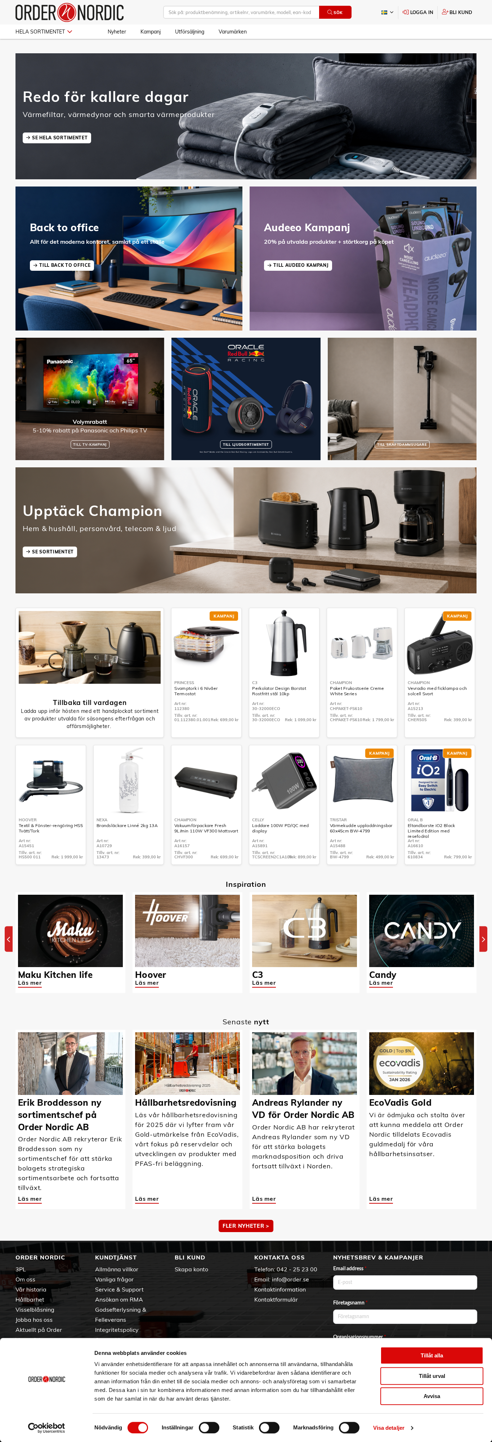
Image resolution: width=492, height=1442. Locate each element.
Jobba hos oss (34, 1319)
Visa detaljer (388, 1428)
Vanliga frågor (114, 1279)
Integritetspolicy (117, 1329)
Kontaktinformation (280, 1289)
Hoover (28, 819)
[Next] (483, 939)
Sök (338, 12)
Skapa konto (191, 1269)
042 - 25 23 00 (297, 1269)
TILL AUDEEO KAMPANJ (300, 265)
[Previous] (9, 939)
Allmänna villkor (116, 1269)
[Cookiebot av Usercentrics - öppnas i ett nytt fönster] (46, 1428)
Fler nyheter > (246, 1226)
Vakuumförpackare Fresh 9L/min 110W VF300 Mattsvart (206, 828)
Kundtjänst (116, 1257)
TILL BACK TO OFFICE (64, 265)
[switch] (209, 1427)
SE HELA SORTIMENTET (60, 137)
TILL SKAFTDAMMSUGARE (402, 444)
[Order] (69, 12)
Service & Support (119, 1289)
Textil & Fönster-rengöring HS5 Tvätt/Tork (51, 828)
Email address (350, 1268)
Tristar (338, 819)
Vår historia (30, 1289)
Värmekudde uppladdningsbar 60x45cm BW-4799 (361, 828)
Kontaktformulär (276, 1299)
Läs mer (30, 982)
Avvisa (432, 1396)
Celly (258, 819)
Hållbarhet (29, 1299)
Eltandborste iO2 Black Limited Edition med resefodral (431, 831)
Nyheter (117, 31)
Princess (184, 682)
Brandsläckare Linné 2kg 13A (127, 825)
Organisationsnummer (359, 1337)
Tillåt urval (432, 1376)
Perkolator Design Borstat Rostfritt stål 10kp (279, 691)
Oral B (415, 819)
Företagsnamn (350, 1303)
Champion (341, 682)
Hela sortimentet (40, 31)
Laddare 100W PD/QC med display (280, 828)
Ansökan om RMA (119, 1299)
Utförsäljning (189, 31)
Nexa (102, 819)
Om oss (25, 1279)
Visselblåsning (34, 1309)
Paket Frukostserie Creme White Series (357, 691)
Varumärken (233, 31)
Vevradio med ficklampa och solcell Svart (437, 691)
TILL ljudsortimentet (246, 444)
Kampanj (150, 31)
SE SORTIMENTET (53, 551)
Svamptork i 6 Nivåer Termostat (196, 691)
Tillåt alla (432, 1355)
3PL (20, 1269)
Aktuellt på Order (38, 1329)
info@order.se (290, 1279)
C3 (255, 682)
